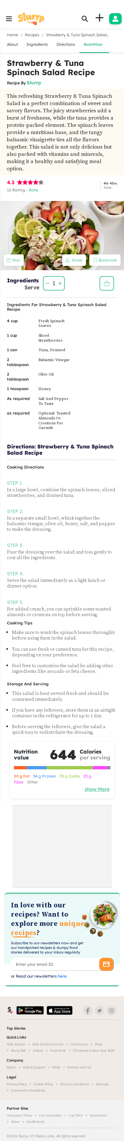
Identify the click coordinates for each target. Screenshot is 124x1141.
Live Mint (75, 1115)
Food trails (58, 1050)
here (61, 976)
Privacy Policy (16, 1084)
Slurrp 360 (18, 1050)
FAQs (56, 1067)
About (11, 1067)
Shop (98, 1044)
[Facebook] (88, 1010)
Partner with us (79, 1067)
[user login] (115, 18)
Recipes (32, 34)
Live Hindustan (50, 1115)
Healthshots (35, 1122)
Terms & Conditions (74, 1084)
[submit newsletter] (106, 964)
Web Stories (16, 1044)
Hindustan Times (19, 1115)
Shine (15, 1122)
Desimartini (98, 1115)
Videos (38, 1050)
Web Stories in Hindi (47, 1044)
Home (12, 34)
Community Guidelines (28, 1090)
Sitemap (102, 1084)
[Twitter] (99, 1010)
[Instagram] (111, 1010)
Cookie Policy (43, 1084)
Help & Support (34, 1067)
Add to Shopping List (107, 283)
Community (79, 1044)
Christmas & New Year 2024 (93, 1050)
